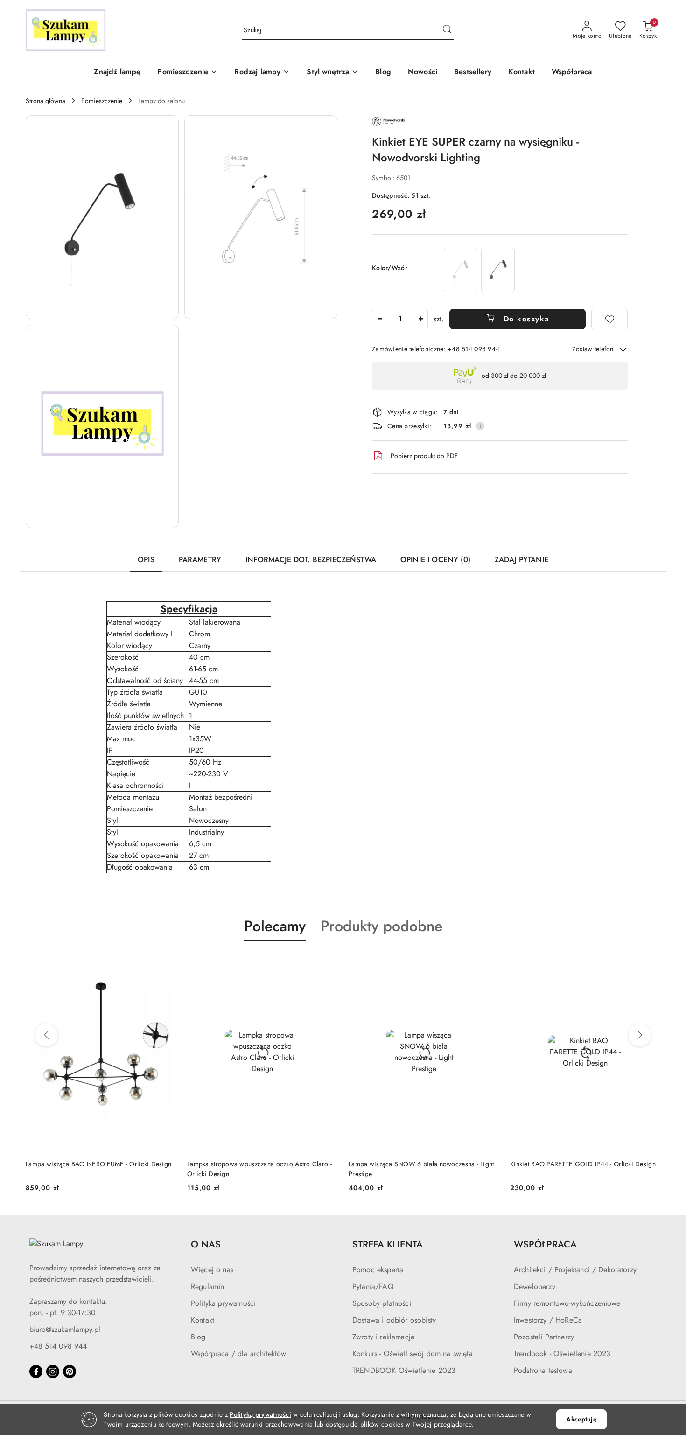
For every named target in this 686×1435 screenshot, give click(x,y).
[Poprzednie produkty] (46, 1035)
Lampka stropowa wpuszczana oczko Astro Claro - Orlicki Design (259, 1168)
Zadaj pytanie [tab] (521, 559)
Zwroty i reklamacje (383, 1336)
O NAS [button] (206, 1244)
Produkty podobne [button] (381, 926)
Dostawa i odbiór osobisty (394, 1320)
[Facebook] (35, 1371)
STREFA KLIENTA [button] (387, 1244)
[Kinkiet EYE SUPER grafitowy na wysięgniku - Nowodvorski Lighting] (498, 270)
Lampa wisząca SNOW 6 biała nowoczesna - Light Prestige (421, 1168)
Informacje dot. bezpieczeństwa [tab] (310, 559)
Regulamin (207, 1286)
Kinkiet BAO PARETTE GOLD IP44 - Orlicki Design (583, 1164)
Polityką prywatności (260, 1414)
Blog (198, 1336)
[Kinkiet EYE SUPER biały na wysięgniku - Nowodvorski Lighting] (460, 270)
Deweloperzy (534, 1286)
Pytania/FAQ (373, 1286)
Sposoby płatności (381, 1303)
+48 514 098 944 (58, 1346)
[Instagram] (52, 1371)
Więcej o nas (212, 1269)
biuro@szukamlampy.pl (64, 1329)
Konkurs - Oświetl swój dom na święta (412, 1353)
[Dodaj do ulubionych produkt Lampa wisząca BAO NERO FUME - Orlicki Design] (165, 963)
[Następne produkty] (639, 1035)
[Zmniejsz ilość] (379, 319)
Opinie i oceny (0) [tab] (435, 559)
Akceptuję (581, 1419)
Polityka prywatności (223, 1303)
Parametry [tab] (200, 559)
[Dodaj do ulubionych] (609, 319)
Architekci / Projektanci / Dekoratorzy (575, 1269)
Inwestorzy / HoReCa (548, 1320)
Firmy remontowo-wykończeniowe (567, 1303)
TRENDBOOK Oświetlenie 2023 (403, 1370)
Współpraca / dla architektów (238, 1353)
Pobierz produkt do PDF (424, 455)
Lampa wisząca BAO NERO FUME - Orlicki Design (98, 1164)
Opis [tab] (146, 559)
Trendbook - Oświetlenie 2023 (562, 1353)
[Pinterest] (69, 1371)
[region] (479, 270)
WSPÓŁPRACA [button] (545, 1244)
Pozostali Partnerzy (544, 1336)
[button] (187, 72)
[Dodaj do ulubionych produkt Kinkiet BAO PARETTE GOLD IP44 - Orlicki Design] (650, 963)
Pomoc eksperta (377, 1269)
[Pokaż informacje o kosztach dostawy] (480, 426)
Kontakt (202, 1320)
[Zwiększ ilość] (420, 319)
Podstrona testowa (543, 1370)
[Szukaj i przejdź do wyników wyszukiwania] (447, 30)
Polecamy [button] (275, 926)
